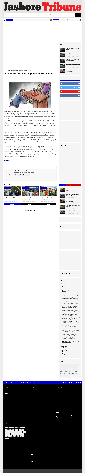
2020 (62, 356)
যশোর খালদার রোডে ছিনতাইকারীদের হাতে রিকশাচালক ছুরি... (71, 314)
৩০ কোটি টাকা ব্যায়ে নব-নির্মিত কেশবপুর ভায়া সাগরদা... (70, 309)
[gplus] (67, 382)
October (64, 293)
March (64, 350)
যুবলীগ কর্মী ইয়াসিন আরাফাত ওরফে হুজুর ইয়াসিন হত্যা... (70, 337)
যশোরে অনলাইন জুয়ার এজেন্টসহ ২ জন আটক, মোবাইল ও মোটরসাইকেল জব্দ (29, 198)
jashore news (48, 19)
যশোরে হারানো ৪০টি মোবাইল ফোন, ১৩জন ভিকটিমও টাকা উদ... (70, 344)
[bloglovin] (71, 382)
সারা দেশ (16, 15)
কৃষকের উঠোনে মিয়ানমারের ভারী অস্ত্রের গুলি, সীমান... (70, 333)
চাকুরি (56, 15)
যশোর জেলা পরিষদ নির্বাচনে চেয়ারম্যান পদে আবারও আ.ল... (71, 334)
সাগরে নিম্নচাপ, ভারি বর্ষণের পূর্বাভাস (67, 329)
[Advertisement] (42, 31)
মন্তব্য (77, 185)
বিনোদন (39, 15)
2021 (62, 354)
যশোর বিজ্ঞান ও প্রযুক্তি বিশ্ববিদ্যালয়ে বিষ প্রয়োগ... (70, 295)
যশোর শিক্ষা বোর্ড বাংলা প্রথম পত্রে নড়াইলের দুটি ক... (70, 306)
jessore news (64, 366)
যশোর (12, 15)
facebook (47, 204)
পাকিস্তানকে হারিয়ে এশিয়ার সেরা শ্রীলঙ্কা (68, 325)
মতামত (65, 373)
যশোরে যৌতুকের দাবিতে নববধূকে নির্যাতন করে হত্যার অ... (70, 322)
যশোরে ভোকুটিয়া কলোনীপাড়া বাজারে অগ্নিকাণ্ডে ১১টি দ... (71, 311)
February (64, 351)
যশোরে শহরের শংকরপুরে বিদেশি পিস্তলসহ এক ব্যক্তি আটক (61, 19)
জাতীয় (9, 15)
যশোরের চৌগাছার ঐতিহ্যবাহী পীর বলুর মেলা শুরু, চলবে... (70, 315)
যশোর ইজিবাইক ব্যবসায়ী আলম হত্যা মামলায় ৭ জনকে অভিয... (70, 327)
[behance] (76, 382)
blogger (12, 204)
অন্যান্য (60, 15)
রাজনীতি (22, 15)
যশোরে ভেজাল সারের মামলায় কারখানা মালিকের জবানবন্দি (70, 330)
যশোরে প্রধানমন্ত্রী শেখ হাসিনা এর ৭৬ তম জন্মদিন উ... (70, 298)
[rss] (74, 382)
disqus (29, 204)
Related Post (8, 184)
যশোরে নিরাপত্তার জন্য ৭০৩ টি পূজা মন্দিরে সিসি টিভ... (70, 297)
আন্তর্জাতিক (27, 15)
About (11, 382)
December (65, 290)
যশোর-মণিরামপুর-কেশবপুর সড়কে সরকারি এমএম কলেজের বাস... (70, 302)
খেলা (31, 15)
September (65, 294)
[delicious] (80, 382)
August (64, 346)
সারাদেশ (61, 375)
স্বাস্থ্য (35, 15)
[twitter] (65, 382)
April (63, 349)
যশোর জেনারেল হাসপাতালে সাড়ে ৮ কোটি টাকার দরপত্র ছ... (71, 317)
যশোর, (13, 76)
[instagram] (78, 382)
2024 (62, 286)
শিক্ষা (76, 373)
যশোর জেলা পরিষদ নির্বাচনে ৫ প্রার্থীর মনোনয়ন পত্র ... (70, 303)
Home (5, 70)
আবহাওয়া (61, 369)
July (63, 347)
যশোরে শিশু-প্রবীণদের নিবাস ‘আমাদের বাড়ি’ (68, 324)
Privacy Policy (34, 382)
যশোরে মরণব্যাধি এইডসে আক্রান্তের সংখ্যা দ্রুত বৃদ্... (70, 338)
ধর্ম (69, 371)
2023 (62, 287)
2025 (62, 285)
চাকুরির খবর (74, 369)
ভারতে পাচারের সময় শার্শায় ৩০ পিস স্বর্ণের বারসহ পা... (70, 335)
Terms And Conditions (22, 382)
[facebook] (63, 382)
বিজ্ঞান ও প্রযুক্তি (45, 15)
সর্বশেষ (62, 185)
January (64, 353)
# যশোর (9, 160)
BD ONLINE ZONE (23, 469)
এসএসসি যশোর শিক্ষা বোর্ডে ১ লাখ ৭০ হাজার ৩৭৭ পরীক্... (71, 341)
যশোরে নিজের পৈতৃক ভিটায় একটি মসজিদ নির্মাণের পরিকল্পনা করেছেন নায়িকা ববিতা (47, 198)
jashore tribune (74, 364)
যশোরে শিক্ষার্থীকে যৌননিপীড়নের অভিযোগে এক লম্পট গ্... (70, 305)
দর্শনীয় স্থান (51, 15)
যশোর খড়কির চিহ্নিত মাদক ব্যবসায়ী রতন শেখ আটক (70, 331)
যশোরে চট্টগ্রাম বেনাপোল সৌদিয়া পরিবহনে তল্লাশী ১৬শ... (70, 321)
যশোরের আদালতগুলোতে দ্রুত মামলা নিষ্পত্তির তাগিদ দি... (71, 299)
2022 (62, 289)
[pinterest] (69, 382)
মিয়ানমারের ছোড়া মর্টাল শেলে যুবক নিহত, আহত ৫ (69, 307)
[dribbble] (73, 382)
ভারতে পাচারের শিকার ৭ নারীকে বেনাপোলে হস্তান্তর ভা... (71, 319)
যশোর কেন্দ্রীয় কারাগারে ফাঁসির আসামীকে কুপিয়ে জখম (70, 313)
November (65, 291)
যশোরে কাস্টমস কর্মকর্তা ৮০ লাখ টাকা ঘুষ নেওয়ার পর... (70, 310)
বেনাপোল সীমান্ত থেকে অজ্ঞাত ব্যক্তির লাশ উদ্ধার (69, 318)
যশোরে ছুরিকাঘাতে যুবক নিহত (66, 342)
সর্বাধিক (70, 185)
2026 (62, 283)
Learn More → (60, 417)
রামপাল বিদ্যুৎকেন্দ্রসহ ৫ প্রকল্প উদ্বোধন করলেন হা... (70, 340)
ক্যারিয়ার (66, 369)
